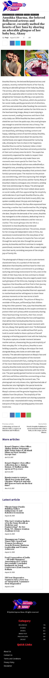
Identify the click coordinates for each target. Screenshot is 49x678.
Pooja (6, 38)
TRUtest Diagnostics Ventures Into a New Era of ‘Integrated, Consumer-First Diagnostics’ (17, 581)
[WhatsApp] (28, 43)
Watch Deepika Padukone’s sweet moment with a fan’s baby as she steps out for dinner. (37, 429)
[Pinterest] (23, 43)
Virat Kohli (34, 14)
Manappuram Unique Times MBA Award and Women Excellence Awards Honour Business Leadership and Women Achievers (17, 544)
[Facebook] (12, 43)
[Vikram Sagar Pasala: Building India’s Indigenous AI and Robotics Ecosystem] (35, 510)
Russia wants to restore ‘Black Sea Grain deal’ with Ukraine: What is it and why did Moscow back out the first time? (18, 481)
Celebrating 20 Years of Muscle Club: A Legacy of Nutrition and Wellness (11, 428)
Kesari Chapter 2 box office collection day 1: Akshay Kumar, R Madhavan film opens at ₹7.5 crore (17, 466)
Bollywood (19, 14)
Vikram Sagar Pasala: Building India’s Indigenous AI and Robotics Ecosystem (15, 510)
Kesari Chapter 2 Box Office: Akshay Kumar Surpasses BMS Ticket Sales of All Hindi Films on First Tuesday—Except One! (18, 450)
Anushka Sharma (8, 14)
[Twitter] (17, 43)
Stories (26, 14)
